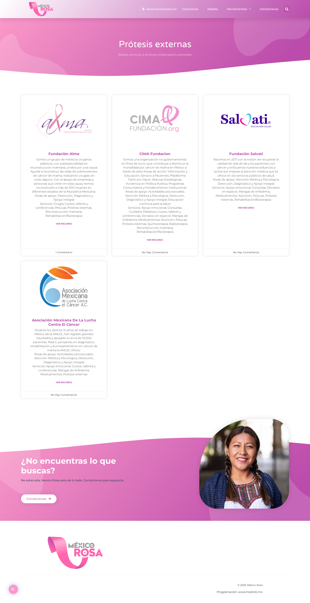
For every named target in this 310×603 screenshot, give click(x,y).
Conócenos (190, 9)
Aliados (212, 9)
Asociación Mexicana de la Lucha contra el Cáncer (64, 322)
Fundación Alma (63, 154)
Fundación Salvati (246, 154)
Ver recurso (64, 223)
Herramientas (237, 9)
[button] (287, 9)
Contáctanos (269, 9)
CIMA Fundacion (154, 154)
